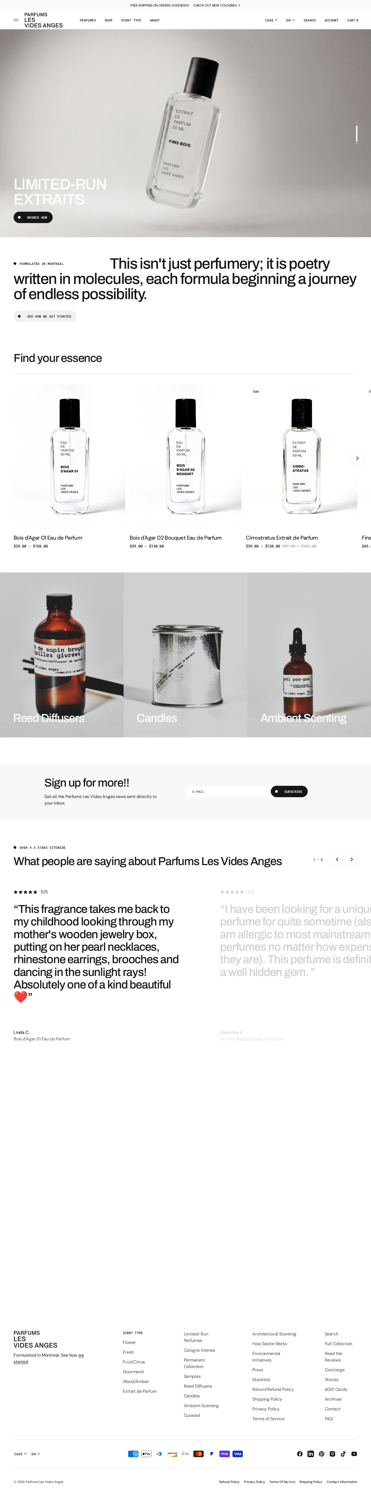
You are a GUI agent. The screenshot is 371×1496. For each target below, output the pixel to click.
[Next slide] (357, 458)
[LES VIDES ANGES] (43, 20)
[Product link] (69, 466)
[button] (310, 20)
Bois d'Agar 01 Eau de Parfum (48, 537)
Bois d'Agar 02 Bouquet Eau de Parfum (175, 537)
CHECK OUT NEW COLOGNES (215, 5)
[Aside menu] (17, 20)
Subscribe (293, 791)
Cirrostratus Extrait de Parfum (282, 537)
